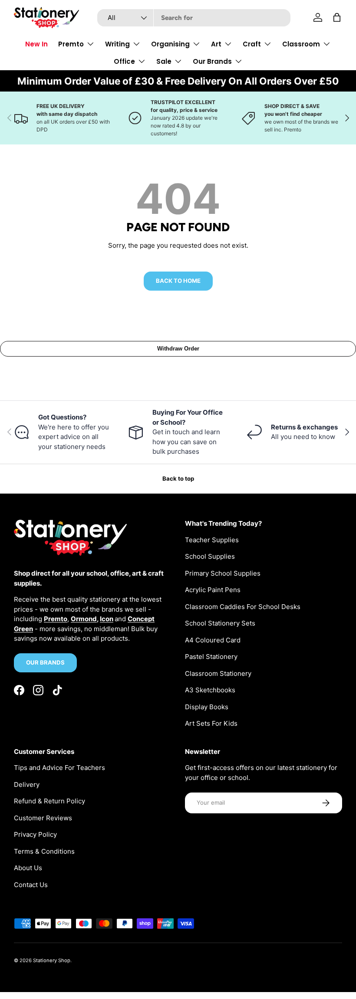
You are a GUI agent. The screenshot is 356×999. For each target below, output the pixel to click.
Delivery (27, 784)
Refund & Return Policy (49, 801)
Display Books (206, 707)
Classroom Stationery (218, 673)
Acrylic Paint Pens (213, 590)
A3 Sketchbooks (210, 690)
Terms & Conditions (44, 851)
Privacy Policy (35, 834)
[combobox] (193, 17)
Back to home (178, 280)
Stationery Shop (51, 960)
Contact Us (31, 885)
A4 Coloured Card (213, 640)
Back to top (178, 478)
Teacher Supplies (212, 540)
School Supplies (210, 556)
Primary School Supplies (222, 573)
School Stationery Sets (220, 623)
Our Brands (45, 662)
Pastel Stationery (211, 656)
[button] (336, 17)
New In (36, 44)
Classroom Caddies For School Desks (242, 607)
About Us (28, 868)
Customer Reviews (43, 818)
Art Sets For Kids (211, 723)
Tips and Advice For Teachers (59, 767)
